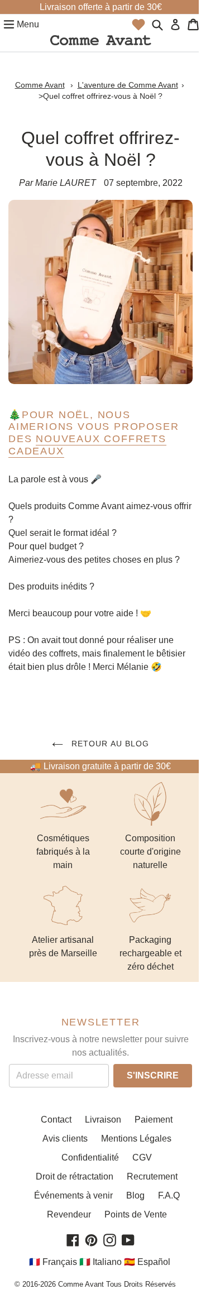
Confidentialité (90, 1157)
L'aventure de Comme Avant (128, 85)
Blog (135, 1195)
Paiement (154, 1119)
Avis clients (65, 1138)
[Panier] (193, 25)
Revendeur (69, 1214)
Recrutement (152, 1176)
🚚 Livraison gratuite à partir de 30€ (100, 766)
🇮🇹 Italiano (100, 1262)
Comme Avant (40, 85)
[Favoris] (138, 25)
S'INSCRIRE (153, 1075)
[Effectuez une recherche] (157, 25)
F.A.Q (169, 1195)
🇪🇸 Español (147, 1262)
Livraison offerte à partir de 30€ (101, 7)
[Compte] (175, 25)
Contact (56, 1119)
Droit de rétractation (74, 1176)
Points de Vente (135, 1214)
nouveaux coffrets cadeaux (87, 445)
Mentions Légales (136, 1138)
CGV (142, 1157)
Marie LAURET (65, 183)
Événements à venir (73, 1195)
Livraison (103, 1119)
